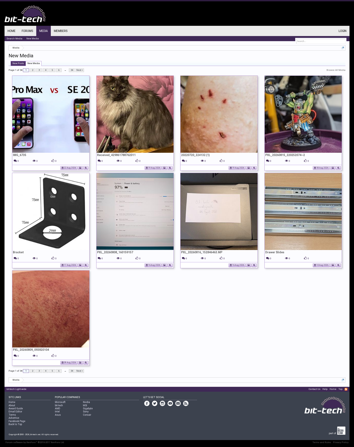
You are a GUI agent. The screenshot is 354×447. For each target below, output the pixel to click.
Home (12, 31)
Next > (79, 70)
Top (340, 389)
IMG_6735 (19, 155)
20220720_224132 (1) (195, 155)
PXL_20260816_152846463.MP (201, 252)
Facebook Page (17, 421)
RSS (346, 389)
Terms (12, 414)
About (12, 405)
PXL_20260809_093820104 (31, 349)
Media (43, 31)
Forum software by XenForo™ (35, 442)
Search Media (14, 38)
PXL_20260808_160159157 (115, 252)
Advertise (14, 417)
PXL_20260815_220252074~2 (285, 155)
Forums (27, 31)
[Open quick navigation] (343, 47)
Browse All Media (336, 70)
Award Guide (16, 408)
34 (72, 70)
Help (325, 389)
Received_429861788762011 (116, 155)
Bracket (18, 252)
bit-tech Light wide (16, 389)
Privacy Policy (340, 442)
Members (61, 31)
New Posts (18, 63)
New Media (33, 63)
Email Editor (15, 411)
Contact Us (314, 389)
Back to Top (15, 424)
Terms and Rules (321, 442)
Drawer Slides (274, 252)
